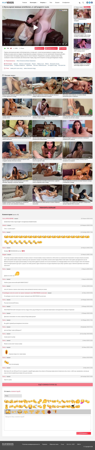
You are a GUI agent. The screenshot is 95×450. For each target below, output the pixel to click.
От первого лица (52, 65)
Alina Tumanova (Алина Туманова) (26, 60)
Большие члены (8, 65)
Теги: (7, 68)
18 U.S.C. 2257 (71, 444)
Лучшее (57, 2)
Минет (47, 63)
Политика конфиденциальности (31, 444)
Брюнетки (29, 65)
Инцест (34, 63)
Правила (44, 444)
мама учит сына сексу (16, 68)
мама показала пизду (30, 68)
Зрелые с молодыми (25, 63)
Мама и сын (40, 63)
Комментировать (52, 48)
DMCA (79, 444)
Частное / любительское (39, 65)
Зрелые (16, 63)
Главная (24, 2)
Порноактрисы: (10, 60)
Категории (33, 2)
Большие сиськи (54, 63)
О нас (62, 444)
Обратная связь (54, 444)
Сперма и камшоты (19, 65)
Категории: (9, 63)
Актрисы (42, 2)
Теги (51, 2)
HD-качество (61, 65)
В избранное (66, 2)
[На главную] (7, 2)
